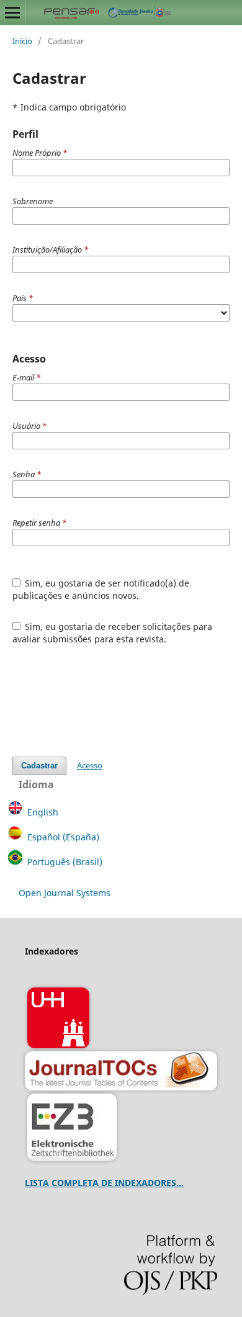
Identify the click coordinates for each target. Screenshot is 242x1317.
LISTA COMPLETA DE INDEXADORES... (104, 1183)
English (42, 812)
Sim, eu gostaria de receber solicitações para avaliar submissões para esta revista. (112, 633)
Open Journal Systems (64, 893)
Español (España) (63, 837)
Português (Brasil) (64, 862)
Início (22, 41)
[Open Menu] (12, 12)
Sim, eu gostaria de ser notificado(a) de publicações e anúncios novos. (101, 589)
